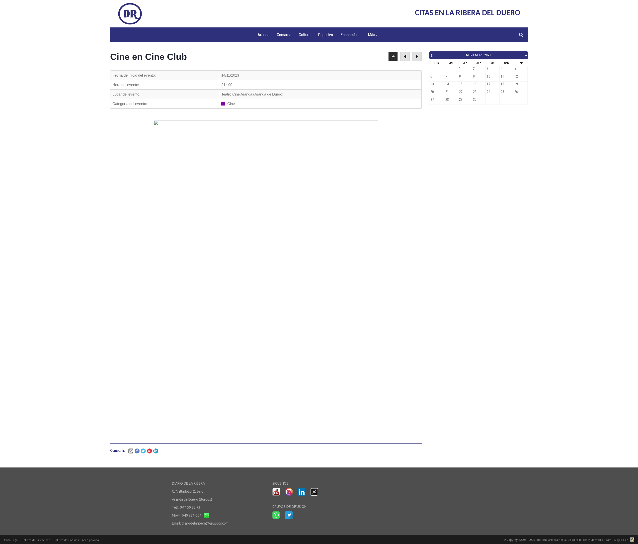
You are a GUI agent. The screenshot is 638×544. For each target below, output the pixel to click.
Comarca (284, 34)
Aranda (263, 34)
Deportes (325, 34)
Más (371, 34)
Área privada (90, 540)
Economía (348, 34)
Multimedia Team (600, 540)
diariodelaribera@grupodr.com (205, 523)
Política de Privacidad (36, 540)
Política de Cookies (66, 540)
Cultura (305, 34)
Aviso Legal (11, 540)
